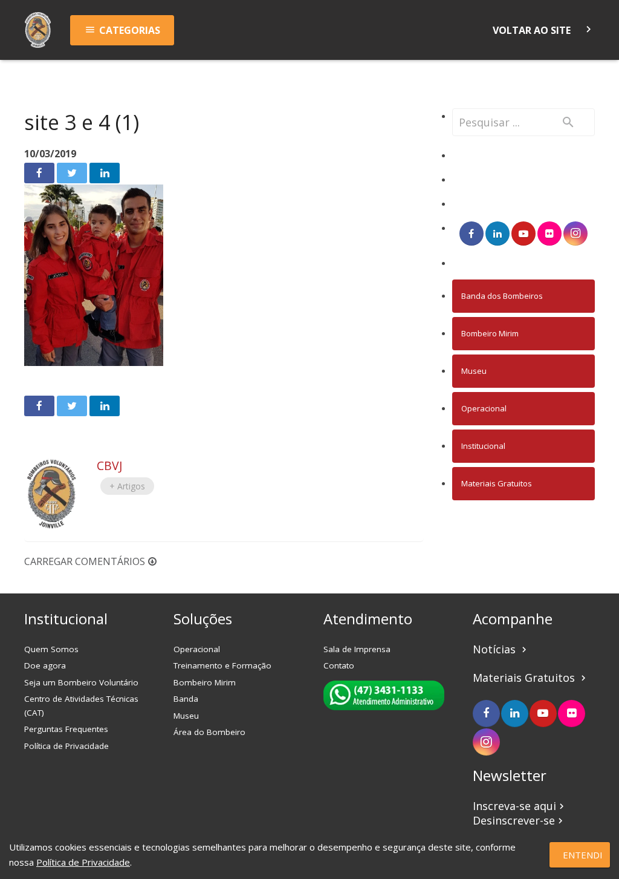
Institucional (483, 445)
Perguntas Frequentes (66, 729)
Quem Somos (51, 649)
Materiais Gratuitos (496, 483)
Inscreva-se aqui (520, 806)
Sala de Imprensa (357, 649)
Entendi (583, 855)
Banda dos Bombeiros (502, 295)
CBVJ (109, 465)
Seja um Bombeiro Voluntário (81, 682)
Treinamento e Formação (222, 665)
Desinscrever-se (519, 820)
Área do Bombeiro (209, 732)
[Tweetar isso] (72, 173)
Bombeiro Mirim (490, 333)
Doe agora (45, 665)
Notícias (501, 649)
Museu (474, 370)
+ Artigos (127, 486)
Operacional (484, 408)
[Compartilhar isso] (39, 173)
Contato (338, 665)
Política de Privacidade (66, 745)
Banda (185, 698)
